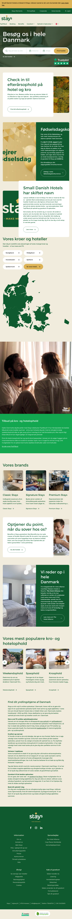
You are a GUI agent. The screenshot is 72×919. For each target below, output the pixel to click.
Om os (19, 839)
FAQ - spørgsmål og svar (19, 848)
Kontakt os (19, 842)
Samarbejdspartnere (53, 845)
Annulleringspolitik (19, 851)
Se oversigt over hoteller (19, 874)
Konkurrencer (19, 856)
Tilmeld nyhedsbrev (19, 859)
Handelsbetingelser (53, 879)
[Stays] (6, 18)
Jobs (19, 862)
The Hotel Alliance (53, 839)
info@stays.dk (35, 903)
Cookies (19, 885)
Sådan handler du (53, 874)
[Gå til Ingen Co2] (42, 914)
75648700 (50, 903)
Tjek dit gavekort (53, 894)
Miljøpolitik (19, 876)
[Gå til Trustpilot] (25, 914)
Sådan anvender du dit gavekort (53, 888)
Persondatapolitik (19, 882)
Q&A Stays (18, 845)
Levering (53, 876)
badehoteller (41, 728)
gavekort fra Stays (36, 777)
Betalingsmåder (53, 885)
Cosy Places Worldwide (53, 842)
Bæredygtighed (18, 879)
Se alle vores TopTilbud (10, 446)
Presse (19, 853)
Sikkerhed (53, 882)
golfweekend (57, 721)
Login (69, 11)
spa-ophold (44, 721)
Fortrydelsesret (53, 891)
